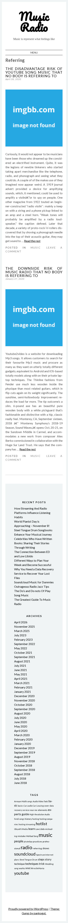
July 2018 (20, 778)
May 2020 (20, 726)
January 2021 (22, 691)
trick (42, 863)
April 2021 (20, 678)
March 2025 (22, 631)
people (18, 841)
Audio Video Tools (40, 801)
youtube (21, 873)
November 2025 (24, 626)
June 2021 (20, 670)
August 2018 (22, 774)
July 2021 (20, 665)
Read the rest (32, 241)
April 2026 (20, 622)
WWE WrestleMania (34, 868)
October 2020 (23, 704)
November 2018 (24, 761)
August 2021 (22, 661)
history (28, 819)
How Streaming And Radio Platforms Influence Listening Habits (32, 513)
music (45, 835)
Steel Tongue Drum (28, 859)
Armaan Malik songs (23, 801)
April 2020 (20, 730)
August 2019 (22, 756)
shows (45, 848)
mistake (22, 836)
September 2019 (24, 752)
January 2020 (22, 743)
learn (31, 828)
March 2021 (22, 683)
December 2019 (24, 748)
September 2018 (24, 769)
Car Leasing (38, 806)
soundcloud (25, 854)
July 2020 (20, 717)
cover (46, 806)
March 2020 (22, 735)
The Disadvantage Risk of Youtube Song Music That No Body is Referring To (34, 72)
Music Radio (34, 22)
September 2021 (24, 657)
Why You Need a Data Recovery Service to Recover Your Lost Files (34, 573)
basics (20, 806)
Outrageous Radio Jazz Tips (31, 586)
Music (36, 247)
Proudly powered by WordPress (28, 909)
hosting (35, 819)
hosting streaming (27, 824)
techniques (31, 863)
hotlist (41, 823)
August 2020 (22, 713)
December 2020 (24, 696)
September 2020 (24, 709)
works (22, 868)
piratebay (28, 841)
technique (19, 863)
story (48, 859)
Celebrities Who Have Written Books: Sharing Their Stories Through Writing (33, 543)
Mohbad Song (32, 836)
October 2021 (23, 652)
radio (26, 847)
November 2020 (24, 700)
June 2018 (20, 782)
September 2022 (24, 644)
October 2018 (23, 765)
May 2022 (20, 648)
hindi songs (19, 819)
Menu (34, 52)
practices (37, 841)
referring (37, 848)
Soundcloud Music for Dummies (34, 582)
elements (42, 810)
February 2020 (23, 739)
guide (25, 814)
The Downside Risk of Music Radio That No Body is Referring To (34, 272)
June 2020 (20, 722)
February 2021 (23, 687)
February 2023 (23, 639)
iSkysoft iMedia (21, 829)
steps (41, 859)
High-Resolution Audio (40, 814)
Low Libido (40, 829)
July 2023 (20, 635)
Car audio (28, 806)
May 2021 (20, 674)
